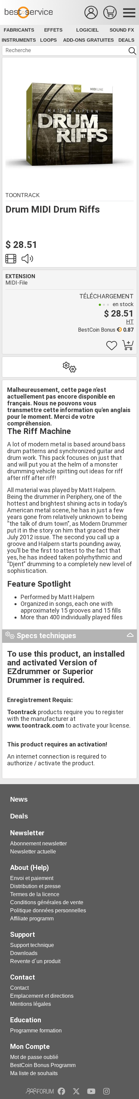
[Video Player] (10, 260)
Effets (53, 30)
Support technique (32, 945)
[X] (76, 1091)
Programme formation (36, 1030)
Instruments (19, 40)
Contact (19, 988)
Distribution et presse (35, 886)
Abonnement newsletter (38, 843)
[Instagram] (106, 1091)
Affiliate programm (32, 918)
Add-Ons (74, 40)
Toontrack (22, 195)
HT (130, 322)
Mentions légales (30, 1004)
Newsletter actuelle (33, 851)
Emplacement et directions (42, 996)
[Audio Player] (27, 260)
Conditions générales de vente (46, 902)
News (19, 799)
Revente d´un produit (35, 961)
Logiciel (87, 30)
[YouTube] (91, 1091)
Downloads (23, 953)
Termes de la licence (34, 894)
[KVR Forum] (39, 1091)
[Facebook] (61, 1091)
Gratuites (100, 40)
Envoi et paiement (31, 878)
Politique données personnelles (48, 910)
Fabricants (19, 30)
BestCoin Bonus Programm (43, 1065)
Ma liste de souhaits (34, 1073)
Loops (48, 40)
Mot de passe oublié (34, 1057)
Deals (126, 40)
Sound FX (122, 30)
